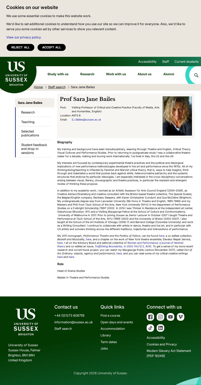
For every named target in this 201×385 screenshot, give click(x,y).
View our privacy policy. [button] (23, 37)
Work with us (116, 74)
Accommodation (112, 329)
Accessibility (147, 61)
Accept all (51, 47)
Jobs (104, 348)
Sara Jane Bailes (30, 103)
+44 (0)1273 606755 (69, 315)
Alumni (168, 74)
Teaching (28, 122)
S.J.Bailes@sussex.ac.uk (86, 119)
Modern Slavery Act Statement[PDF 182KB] (169, 353)
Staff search (63, 329)
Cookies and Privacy (162, 344)
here (161, 235)
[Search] (193, 75)
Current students (187, 61)
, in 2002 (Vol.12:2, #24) (123, 246)
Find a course (110, 315)
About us (145, 74)
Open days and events (116, 322)
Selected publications (30, 133)
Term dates (108, 342)
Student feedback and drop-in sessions (34, 149)
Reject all (20, 47)
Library (105, 335)
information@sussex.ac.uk (73, 322)
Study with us (58, 74)
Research (87, 74)
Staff (165, 61)
